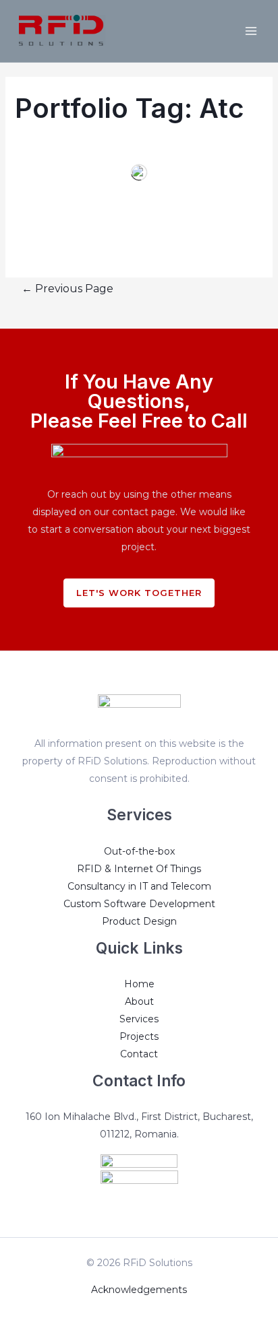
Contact (139, 1054)
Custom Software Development (139, 904)
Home (139, 984)
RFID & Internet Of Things (139, 869)
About (139, 1001)
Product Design (139, 921)
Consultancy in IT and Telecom (139, 886)
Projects (139, 1036)
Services (139, 1019)
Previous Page (67, 288)
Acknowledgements (139, 1290)
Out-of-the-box (139, 851)
